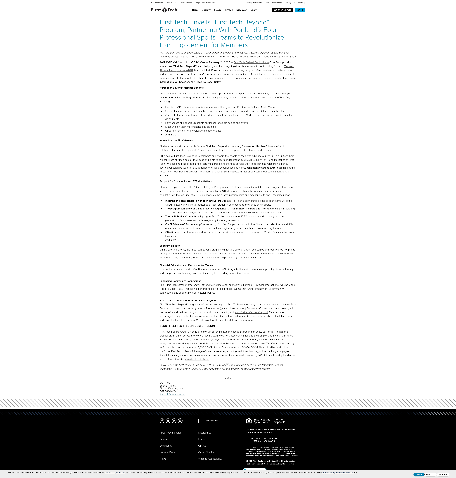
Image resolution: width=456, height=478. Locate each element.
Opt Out (202, 445)
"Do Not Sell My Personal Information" (338, 472)
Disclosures (204, 432)
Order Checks (206, 452)
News (163, 458)
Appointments (277, 3)
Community (166, 445)
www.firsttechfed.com (197, 359)
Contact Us (212, 421)
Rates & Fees (171, 3)
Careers (164, 439)
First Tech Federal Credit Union (251, 62)
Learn (254, 10)
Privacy (288, 3)
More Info (443, 475)
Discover (241, 10)
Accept (418, 475)
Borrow (206, 10)
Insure (218, 10)
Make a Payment (186, 3)
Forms (201, 439)
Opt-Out (430, 475)
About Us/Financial (170, 432)
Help (267, 3)
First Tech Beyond (171, 93)
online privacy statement (115, 472)
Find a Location (157, 3)
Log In (300, 10)
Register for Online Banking (206, 3)
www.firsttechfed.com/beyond (251, 312)
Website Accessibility (210, 458)
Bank (195, 10)
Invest (229, 10)
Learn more (294, 456)
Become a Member (283, 10)
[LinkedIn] (174, 420)
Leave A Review (168, 452)
